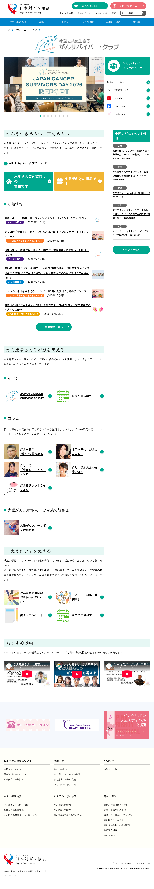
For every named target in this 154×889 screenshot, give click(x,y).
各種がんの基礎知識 (14, 810)
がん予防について (63, 805)
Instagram (120, 114)
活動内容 (41, 22)
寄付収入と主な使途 (114, 820)
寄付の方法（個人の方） (116, 805)
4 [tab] (52, 116)
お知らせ (65, 22)
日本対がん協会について (17, 22)
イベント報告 (14, 222)
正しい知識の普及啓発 (65, 784)
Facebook (120, 106)
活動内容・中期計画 (14, 779)
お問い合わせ (85, 13)
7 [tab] (63, 116)
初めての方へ (60, 769)
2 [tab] (44, 116)
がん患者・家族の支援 (65, 779)
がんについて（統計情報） (17, 805)
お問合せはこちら (116, 82)
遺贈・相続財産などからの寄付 (119, 815)
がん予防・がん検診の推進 (67, 774)
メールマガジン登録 (106, 13)
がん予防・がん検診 (113, 22)
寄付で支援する (128, 6)
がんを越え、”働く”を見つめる (22, 314)
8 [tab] (67, 116)
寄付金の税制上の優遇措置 (117, 825)
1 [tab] (40, 116)
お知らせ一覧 (110, 769)
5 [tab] (56, 116)
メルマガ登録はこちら (118, 90)
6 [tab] (59, 116)
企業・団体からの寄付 (115, 810)
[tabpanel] (54, 84)
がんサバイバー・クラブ (26, 30)
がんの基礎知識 (89, 22)
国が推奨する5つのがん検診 (68, 815)
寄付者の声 (109, 835)
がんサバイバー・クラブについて (28, 163)
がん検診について (63, 810)
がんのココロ (14, 282)
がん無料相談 (89, 6)
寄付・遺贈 (137, 22)
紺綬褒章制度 (110, 830)
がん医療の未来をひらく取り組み (20, 815)
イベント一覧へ (131, 249)
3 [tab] (48, 116)
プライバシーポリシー (121, 863)
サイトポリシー (143, 863)
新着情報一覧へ (54, 327)
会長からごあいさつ (14, 769)
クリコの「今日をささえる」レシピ (25, 241)
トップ (7, 30)
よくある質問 (66, 13)
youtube (119, 98)
